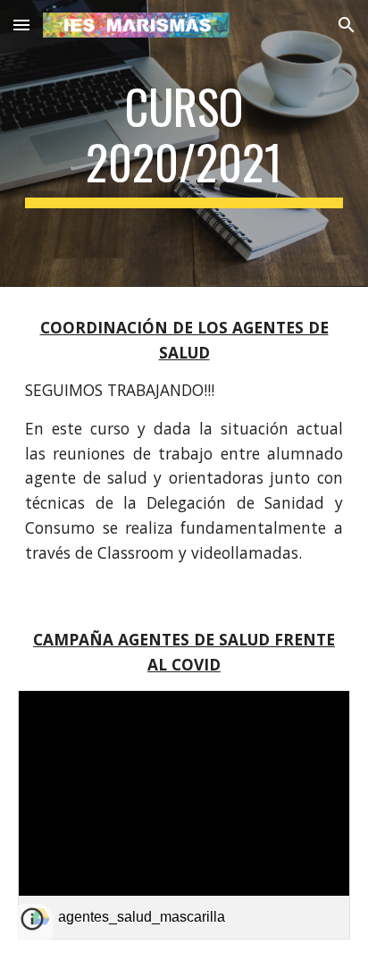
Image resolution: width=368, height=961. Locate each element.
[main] (184, 143)
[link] (184, 815)
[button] (21, 24)
